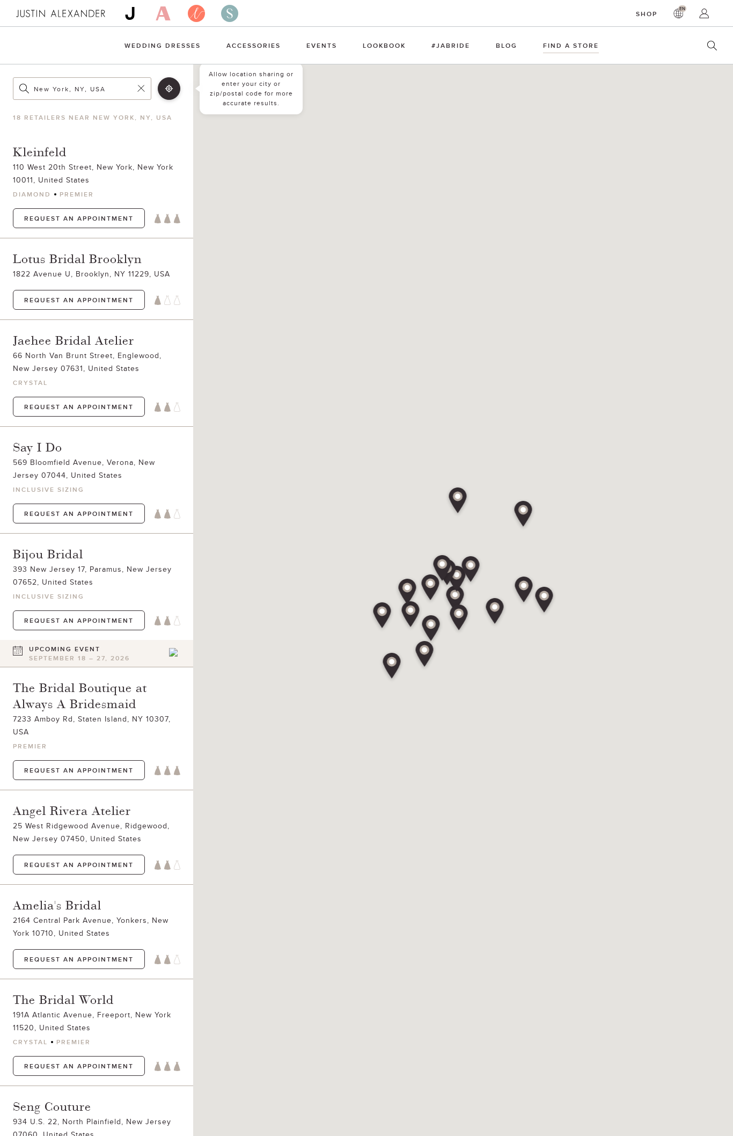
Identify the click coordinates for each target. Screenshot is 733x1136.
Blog (506, 45)
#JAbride (450, 45)
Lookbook (384, 45)
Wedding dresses (162, 45)
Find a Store (571, 45)
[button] (455, 600)
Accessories (253, 45)
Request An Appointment (79, 218)
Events (321, 45)
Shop (646, 13)
